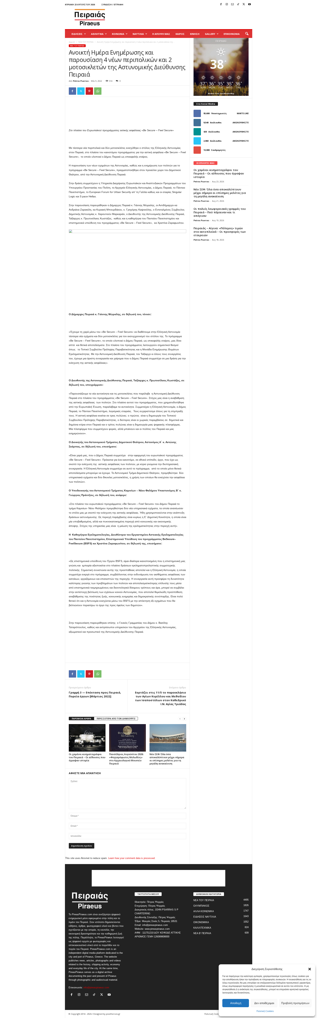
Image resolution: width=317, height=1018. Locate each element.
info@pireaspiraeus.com (96, 987)
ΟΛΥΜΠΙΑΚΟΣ (201, 905)
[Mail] (232, 4)
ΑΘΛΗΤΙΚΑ (97, 34)
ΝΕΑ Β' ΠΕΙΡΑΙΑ (202, 933)
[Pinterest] (89, 91)
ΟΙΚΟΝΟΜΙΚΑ (201, 922)
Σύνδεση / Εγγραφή (112, 4)
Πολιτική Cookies (265, 1011)
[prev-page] (180, 719)
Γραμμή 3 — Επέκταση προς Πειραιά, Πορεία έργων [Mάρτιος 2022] (95, 694)
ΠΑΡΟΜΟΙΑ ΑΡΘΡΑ (81, 718)
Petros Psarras (81, 81)
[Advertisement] (185, 17)
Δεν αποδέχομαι (264, 1003)
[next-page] (184, 719)
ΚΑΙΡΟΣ (180, 34)
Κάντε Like (243, 113)
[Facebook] (221, 4)
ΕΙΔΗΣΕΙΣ (77, 34)
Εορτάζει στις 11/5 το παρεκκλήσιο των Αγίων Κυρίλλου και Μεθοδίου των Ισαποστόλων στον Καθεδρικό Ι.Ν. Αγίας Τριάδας (160, 698)
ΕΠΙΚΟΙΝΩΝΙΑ (232, 34)
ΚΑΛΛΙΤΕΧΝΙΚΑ (202, 927)
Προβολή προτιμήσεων (295, 1003)
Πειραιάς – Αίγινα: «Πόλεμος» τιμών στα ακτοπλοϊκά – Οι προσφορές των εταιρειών (220, 231)
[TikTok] (238, 4)
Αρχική (72, 42)
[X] (244, 4)
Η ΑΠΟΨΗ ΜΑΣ (161, 34)
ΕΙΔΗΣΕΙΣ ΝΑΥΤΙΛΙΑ (204, 916)
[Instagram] (227, 4)
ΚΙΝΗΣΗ (194, 34)
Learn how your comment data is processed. (131, 858)
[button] (309, 969)
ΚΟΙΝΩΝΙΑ (118, 34)
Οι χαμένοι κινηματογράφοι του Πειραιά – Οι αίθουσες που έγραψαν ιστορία (87, 757)
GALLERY (210, 34)
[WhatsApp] (97, 91)
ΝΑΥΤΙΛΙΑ (138, 34)
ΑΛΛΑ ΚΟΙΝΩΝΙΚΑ (203, 911)
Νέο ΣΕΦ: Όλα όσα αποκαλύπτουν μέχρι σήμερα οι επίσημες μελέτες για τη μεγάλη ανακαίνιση (167, 759)
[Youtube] (249, 4)
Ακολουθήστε (241, 122)
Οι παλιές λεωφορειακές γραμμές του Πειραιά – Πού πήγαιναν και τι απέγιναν (220, 212)
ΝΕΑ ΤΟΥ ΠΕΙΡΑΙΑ (85, 42)
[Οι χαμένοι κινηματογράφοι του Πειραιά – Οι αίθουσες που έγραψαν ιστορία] (87, 738)
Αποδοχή (235, 1003)
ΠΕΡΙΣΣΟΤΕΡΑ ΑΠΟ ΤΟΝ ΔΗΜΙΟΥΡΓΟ (116, 718)
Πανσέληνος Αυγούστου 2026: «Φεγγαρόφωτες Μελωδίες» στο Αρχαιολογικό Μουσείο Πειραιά (126, 759)
